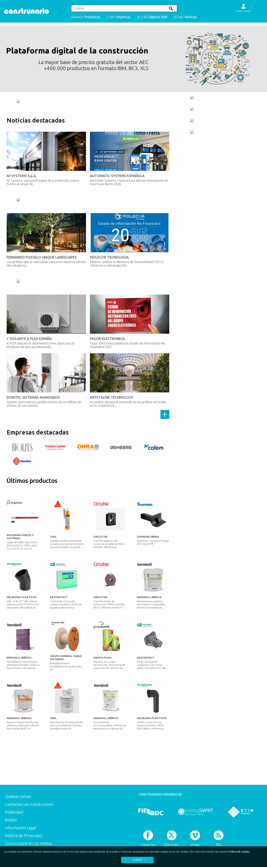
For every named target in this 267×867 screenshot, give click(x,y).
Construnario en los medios (28, 843)
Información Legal (20, 828)
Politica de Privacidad (23, 835)
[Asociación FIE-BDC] (150, 812)
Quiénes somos (18, 796)
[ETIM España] (240, 812)
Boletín (11, 820)
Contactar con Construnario (29, 804)
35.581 (185, 17)
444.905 (85, 17)
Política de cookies (239, 851)
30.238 (151, 17)
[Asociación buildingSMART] (195, 812)
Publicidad (14, 812)
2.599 (118, 17)
